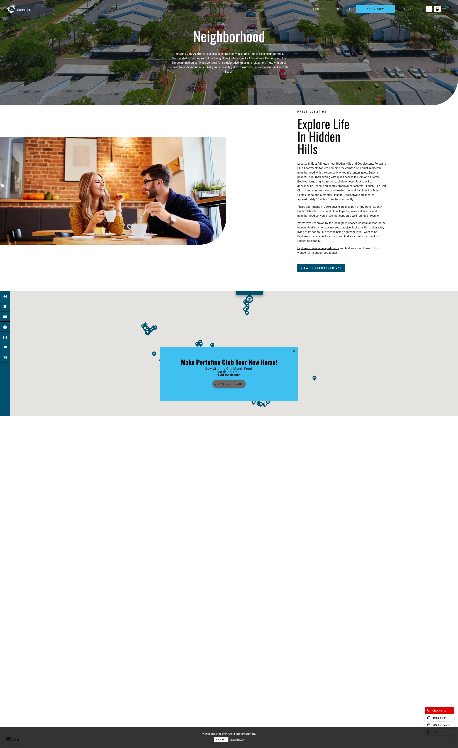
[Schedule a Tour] (429, 9)
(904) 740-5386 (410, 9)
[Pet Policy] (437, 9)
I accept (221, 739)
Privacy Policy (237, 739)
